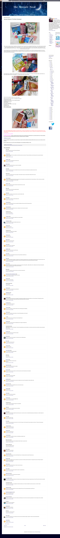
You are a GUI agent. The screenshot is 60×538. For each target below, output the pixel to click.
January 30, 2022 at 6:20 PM (9, 503)
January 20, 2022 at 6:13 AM (9, 338)
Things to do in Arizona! (51, 39)
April (51, 77)
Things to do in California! (51, 43)
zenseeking (7, 435)
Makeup (21, 145)
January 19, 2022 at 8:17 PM (9, 323)
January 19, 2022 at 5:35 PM (9, 300)
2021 (50, 107)
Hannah (7, 197)
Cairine (7, 253)
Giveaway (19, 145)
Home (25, 525)
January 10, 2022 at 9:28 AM (9, 166)
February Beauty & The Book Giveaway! (52, 82)
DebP (6, 258)
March (51, 78)
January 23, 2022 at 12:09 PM (9, 409)
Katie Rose (7, 297)
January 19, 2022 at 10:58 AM (9, 271)
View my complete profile (52, 30)
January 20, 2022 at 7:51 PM (9, 362)
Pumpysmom (7, 487)
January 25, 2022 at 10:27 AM (9, 446)
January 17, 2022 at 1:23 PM (9, 204)
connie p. (7, 312)
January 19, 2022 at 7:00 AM (9, 218)
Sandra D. (7, 183)
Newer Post (5, 525)
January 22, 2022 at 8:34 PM (9, 395)
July (51, 74)
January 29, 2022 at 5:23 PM (9, 489)
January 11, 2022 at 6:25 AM (9, 185)
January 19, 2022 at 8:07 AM (9, 232)
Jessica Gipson (8, 350)
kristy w (7, 468)
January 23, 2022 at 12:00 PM (9, 404)
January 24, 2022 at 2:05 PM (9, 432)
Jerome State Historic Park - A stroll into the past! (52, 104)
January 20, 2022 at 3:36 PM (9, 352)
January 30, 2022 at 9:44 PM (9, 517)
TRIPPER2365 (8, 292)
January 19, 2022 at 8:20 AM (9, 251)
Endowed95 (7, 202)
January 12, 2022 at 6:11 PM (9, 190)
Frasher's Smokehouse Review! (52, 86)
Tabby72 (7, 239)
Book (17, 145)
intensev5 (7, 359)
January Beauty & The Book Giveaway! (52, 100)
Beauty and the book (13, 145)
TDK (6, 501)
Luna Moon (55, 18)
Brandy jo (7, 458)
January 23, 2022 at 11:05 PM (9, 423)
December (51, 67)
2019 (50, 109)
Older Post (44, 525)
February (51, 79)
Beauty (6, 145)
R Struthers (7, 216)
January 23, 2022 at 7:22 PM (9, 418)
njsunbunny (7, 379)
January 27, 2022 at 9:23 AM (9, 466)
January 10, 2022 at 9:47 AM (9, 175)
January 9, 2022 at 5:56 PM (9, 151)
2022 (50, 66)
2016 (50, 112)
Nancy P (7, 449)
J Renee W (7, 307)
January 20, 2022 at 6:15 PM (9, 357)
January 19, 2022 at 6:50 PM (9, 309)
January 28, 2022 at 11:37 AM (9, 475)
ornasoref (7, 345)
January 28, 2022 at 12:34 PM (9, 480)
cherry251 (7, 388)
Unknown (7, 225)
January (51, 80)
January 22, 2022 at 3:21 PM (9, 390)
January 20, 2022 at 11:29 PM (9, 367)
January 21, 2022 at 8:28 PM (9, 376)
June (51, 75)
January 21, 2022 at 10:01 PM (9, 381)
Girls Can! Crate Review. (51, 98)
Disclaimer (51, 38)
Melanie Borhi (8, 365)
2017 (50, 111)
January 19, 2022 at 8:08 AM (9, 237)
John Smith (7, 178)
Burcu (7, 416)
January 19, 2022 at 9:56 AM (9, 261)
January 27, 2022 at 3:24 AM (9, 461)
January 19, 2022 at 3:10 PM (9, 290)
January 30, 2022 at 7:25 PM (9, 508)
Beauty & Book (9, 145)
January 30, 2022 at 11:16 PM (9, 522)
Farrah (7, 421)
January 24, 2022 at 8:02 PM (9, 437)
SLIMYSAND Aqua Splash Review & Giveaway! (52, 95)
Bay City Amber (8, 496)
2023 (50, 65)
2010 (50, 119)
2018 (50, 110)
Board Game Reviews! (51, 41)
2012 (50, 117)
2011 (50, 118)
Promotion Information (51, 37)
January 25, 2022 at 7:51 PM (9, 451)
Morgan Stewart (8, 473)
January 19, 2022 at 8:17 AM (9, 246)
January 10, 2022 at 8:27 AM (9, 161)
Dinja (6, 407)
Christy (7, 393)
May (51, 76)
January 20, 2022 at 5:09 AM (9, 333)
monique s (7, 159)
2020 (50, 108)
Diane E (7, 515)
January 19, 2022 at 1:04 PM (9, 285)
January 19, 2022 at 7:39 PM (9, 314)
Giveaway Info (51, 35)
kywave (7, 244)
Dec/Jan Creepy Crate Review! (51, 91)
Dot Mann (7, 331)
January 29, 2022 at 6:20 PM (9, 494)
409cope (7, 336)
